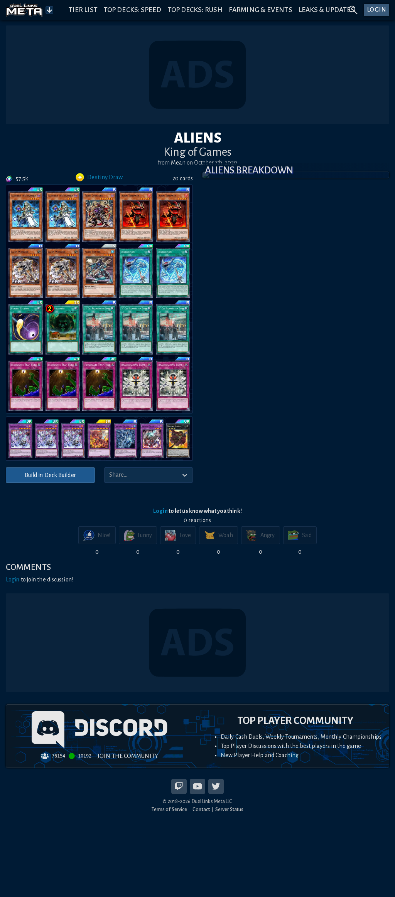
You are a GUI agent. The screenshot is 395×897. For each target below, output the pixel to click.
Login (160, 511)
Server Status (229, 809)
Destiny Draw (105, 177)
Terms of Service (169, 809)
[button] (295, 174)
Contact (201, 809)
